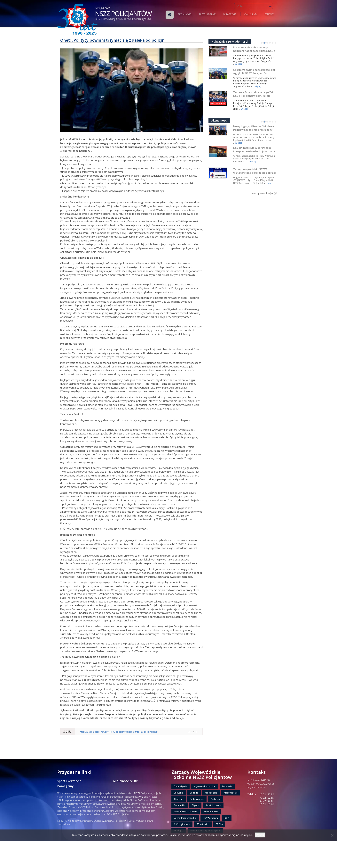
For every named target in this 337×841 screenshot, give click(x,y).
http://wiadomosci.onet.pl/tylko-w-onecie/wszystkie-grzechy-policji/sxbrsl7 (119, 731)
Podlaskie (216, 798)
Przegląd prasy (207, 14)
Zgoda (260, 835)
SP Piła (219, 824)
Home (170, 15)
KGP (226, 817)
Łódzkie (194, 792)
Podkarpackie (197, 798)
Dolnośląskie (180, 786)
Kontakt (268, 14)
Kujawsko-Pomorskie (205, 786)
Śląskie (195, 805)
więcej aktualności (262, 193)
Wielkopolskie (211, 811)
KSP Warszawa (210, 817)
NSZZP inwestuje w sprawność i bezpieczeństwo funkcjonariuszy (254, 149)
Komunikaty (250, 14)
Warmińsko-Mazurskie (185, 811)
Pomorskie (179, 805)
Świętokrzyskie (213, 805)
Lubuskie (178, 792)
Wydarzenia (229, 14)
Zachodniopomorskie (185, 817)
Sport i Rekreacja (69, 781)
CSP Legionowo (182, 824)
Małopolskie (211, 792)
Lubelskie (227, 786)
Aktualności (185, 14)
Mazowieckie (231, 792)
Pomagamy (65, 786)
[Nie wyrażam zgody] (332, 835)
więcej (238, 63)
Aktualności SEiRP (125, 781)
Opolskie (178, 798)
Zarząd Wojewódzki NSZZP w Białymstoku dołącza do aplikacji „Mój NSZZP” (255, 172)
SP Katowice (203, 824)
